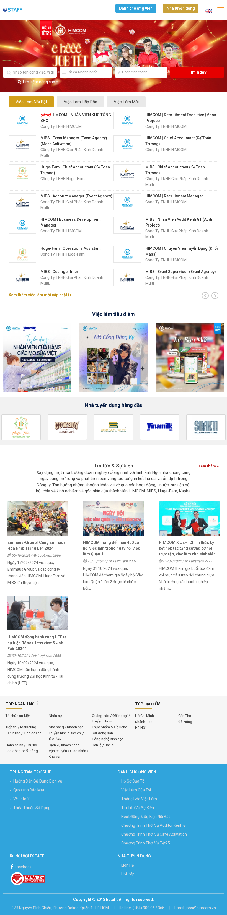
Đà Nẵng (185, 722)
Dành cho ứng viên (136, 8)
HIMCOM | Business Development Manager (70, 222)
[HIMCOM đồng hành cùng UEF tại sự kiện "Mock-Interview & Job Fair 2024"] (37, 613)
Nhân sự (55, 716)
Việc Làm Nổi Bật (31, 101)
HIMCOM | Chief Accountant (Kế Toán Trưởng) (178, 141)
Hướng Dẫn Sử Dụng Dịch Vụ (37, 781)
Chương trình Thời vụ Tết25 (145, 843)
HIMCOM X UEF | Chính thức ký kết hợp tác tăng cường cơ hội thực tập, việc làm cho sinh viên (187, 548)
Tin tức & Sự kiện (113, 466)
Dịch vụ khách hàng (64, 745)
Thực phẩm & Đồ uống (109, 727)
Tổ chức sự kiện (18, 716)
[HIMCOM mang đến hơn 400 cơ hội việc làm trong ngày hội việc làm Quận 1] (113, 518)
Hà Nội (140, 728)
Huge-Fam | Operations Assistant (70, 248)
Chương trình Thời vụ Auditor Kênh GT (154, 825)
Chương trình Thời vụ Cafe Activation (154, 834)
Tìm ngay (197, 72)
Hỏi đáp (128, 874)
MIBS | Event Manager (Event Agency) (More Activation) (73, 141)
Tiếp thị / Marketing (21, 727)
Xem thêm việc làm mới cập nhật (38, 295)
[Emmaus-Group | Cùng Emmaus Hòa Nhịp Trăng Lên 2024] (37, 518)
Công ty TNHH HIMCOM (61, 126)
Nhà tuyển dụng (181, 8)
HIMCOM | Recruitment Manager (174, 196)
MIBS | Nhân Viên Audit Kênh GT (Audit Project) (179, 222)
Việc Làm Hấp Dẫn (80, 101)
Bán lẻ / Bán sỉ (103, 745)
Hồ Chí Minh (144, 716)
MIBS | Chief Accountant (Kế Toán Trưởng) (175, 170)
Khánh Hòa (144, 722)
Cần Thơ (184, 716)
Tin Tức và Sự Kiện (137, 807)
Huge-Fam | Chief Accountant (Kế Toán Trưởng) (75, 170)
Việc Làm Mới (126, 101)
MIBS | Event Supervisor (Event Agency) (180, 271)
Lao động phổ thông (22, 751)
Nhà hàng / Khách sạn (66, 727)
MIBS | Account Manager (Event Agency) (76, 196)
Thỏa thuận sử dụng (31, 807)
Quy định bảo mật (28, 790)
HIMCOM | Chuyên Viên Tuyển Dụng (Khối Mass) (181, 251)
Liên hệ (127, 865)
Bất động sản (102, 733)
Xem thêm (207, 466)
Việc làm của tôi (136, 790)
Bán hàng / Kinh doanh (24, 733)
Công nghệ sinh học (107, 739)
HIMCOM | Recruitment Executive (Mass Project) (180, 118)
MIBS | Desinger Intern (60, 271)
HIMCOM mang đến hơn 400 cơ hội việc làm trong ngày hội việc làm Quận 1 (111, 548)
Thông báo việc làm (139, 799)
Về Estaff (21, 799)
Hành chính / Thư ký (21, 745)
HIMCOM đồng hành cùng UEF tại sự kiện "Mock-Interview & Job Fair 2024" (37, 643)
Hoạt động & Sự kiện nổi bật (145, 816)
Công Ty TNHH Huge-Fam (62, 178)
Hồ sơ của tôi (133, 781)
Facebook (23, 867)
